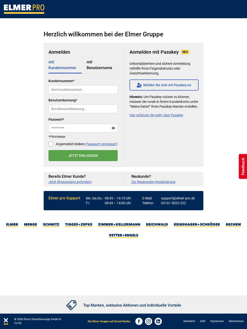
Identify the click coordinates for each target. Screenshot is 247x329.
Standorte (189, 321)
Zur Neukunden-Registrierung (153, 182)
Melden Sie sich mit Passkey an (164, 85)
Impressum (217, 321)
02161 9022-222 (173, 203)
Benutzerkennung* (62, 100)
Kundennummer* (61, 81)
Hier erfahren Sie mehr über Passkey (156, 115)
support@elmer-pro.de (178, 198)
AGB (202, 321)
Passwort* (56, 119)
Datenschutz (236, 321)
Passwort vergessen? (102, 144)
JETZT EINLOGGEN (83, 156)
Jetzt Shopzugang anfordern (70, 182)
